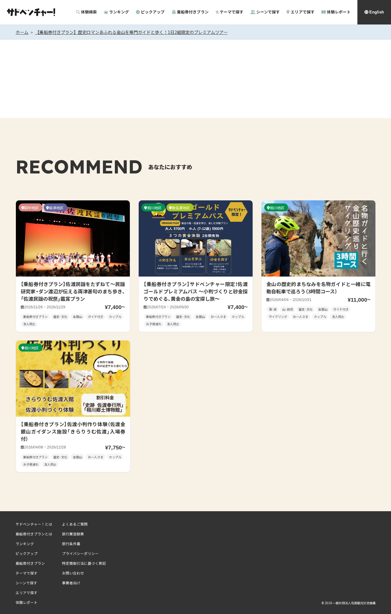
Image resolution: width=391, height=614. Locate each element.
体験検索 (89, 12)
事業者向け (71, 582)
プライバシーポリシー (80, 553)
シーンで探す (268, 12)
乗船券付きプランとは (34, 533)
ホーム (22, 32)
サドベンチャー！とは (34, 524)
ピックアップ (153, 12)
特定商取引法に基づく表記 (84, 563)
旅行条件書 (71, 543)
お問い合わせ (73, 573)
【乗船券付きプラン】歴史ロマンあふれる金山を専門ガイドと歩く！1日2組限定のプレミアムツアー (131, 32)
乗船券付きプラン (193, 12)
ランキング (119, 12)
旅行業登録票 (73, 533)
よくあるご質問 (75, 524)
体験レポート (338, 12)
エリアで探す (302, 12)
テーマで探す (231, 12)
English (376, 12)
